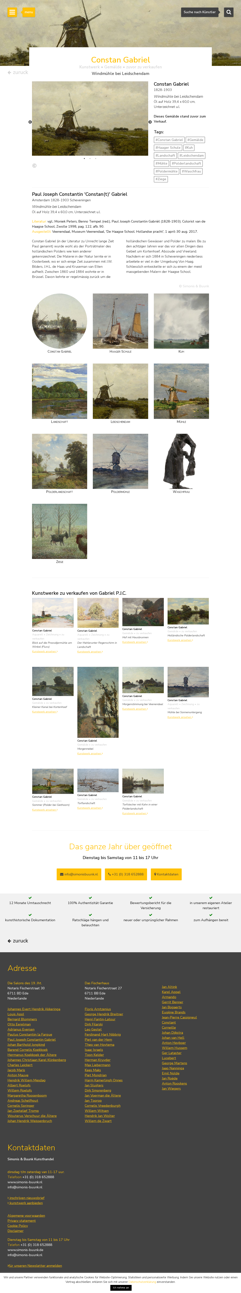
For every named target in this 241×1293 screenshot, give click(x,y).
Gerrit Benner (172, 1002)
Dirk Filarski (94, 1024)
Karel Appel (171, 992)
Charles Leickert (20, 1065)
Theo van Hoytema (99, 1044)
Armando (169, 997)
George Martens (174, 1063)
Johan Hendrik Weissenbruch (30, 1121)
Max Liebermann (97, 1065)
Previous (30, 122)
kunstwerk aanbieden (26, 1203)
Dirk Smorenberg (98, 1090)
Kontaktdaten (167, 874)
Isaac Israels (94, 1050)
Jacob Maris (16, 1070)
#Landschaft (165, 155)
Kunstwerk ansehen (44, 651)
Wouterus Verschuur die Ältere (32, 1116)
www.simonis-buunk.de (25, 1250)
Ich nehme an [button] (121, 1287)
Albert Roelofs (19, 1085)
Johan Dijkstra (172, 1032)
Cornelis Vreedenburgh (102, 1105)
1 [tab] (84, 158)
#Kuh (189, 147)
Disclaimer (16, 1231)
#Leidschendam (191, 155)
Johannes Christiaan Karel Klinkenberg (37, 1060)
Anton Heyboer (174, 1043)
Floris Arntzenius (98, 1009)
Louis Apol (16, 1014)
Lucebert (169, 1058)
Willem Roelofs (20, 1090)
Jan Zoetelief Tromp (23, 1111)
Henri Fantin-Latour (100, 1019)
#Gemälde (195, 140)
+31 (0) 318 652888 (127, 874)
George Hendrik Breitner (104, 1014)
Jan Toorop (93, 1100)
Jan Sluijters (94, 1085)
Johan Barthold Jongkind (26, 1044)
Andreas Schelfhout (23, 1100)
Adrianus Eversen (21, 1029)
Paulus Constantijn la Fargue (30, 1034)
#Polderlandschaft (186, 163)
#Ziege (161, 179)
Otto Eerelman (19, 1024)
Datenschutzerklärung (142, 1282)
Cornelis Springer (21, 1105)
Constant (169, 1022)
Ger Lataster (172, 1053)
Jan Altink (169, 987)
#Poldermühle (167, 171)
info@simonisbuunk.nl (80, 874)
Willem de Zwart (98, 1121)
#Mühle (161, 163)
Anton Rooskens (174, 1083)
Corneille (169, 1027)
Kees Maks (93, 1070)
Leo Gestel (93, 1029)
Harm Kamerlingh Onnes (104, 1080)
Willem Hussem (174, 1048)
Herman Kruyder (98, 1060)
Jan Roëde (170, 1078)
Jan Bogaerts (172, 1007)
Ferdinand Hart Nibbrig (103, 1034)
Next (150, 122)
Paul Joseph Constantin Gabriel (32, 1039)
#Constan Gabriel (169, 140)
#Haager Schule (168, 147)
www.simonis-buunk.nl (25, 1182)
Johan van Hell (173, 1037)
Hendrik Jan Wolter (100, 1116)
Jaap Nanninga (173, 1068)
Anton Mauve (18, 1075)
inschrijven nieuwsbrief (26, 1198)
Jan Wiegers (171, 1088)
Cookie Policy (18, 1226)
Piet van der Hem (98, 1039)
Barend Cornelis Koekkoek (28, 1050)
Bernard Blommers (22, 1019)
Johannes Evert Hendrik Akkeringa (34, 1009)
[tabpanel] (90, 118)
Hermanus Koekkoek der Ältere (32, 1055)
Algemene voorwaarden (26, 1215)
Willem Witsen (97, 1111)
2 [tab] (90, 158)
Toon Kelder (94, 1055)
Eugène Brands (173, 1012)
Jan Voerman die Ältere (103, 1095)
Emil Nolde (170, 1073)
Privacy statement (22, 1220)
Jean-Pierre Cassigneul (179, 1017)
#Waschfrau (191, 171)
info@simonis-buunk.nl (25, 1187)
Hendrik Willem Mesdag (27, 1080)
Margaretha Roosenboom (27, 1095)
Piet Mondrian (96, 1075)
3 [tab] (96, 158)
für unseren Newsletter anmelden (35, 1265)
